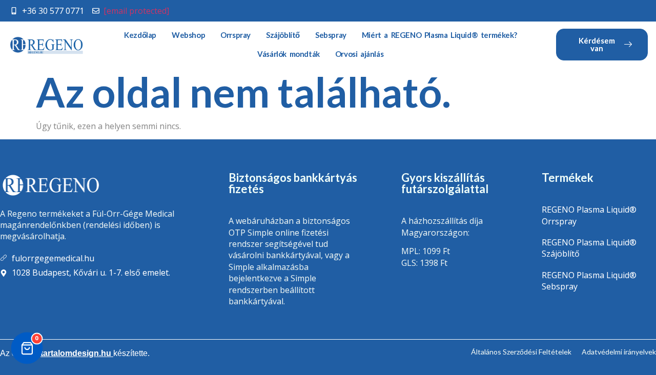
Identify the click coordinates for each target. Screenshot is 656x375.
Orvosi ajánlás (359, 53)
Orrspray (235, 34)
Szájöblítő (283, 34)
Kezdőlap (140, 34)
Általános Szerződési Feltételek (521, 351)
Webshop (188, 34)
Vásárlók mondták (288, 53)
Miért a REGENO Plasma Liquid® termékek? (439, 34)
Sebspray (330, 34)
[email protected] (136, 10)
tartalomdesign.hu (76, 353)
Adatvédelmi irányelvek (619, 351)
